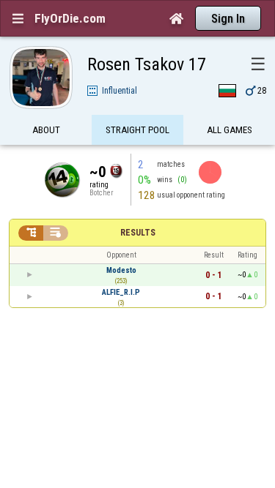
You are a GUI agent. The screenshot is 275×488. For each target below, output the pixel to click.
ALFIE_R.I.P (121, 292)
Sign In (228, 19)
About (46, 129)
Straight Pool (137, 129)
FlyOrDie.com (70, 18)
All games (229, 129)
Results (137, 233)
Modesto (121, 270)
